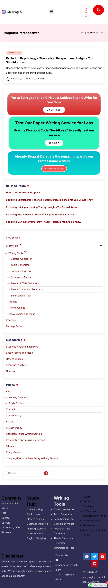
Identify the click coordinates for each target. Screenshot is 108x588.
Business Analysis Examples (22, 346)
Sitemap (10, 446)
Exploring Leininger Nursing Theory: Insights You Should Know (41, 207)
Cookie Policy (13, 415)
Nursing (12, 301)
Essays (10, 421)
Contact (10, 409)
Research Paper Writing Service (24, 433)
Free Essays (13, 237)
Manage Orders (14, 326)
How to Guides (14, 53)
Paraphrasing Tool (21, 271)
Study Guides (16, 403)
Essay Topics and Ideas (21, 314)
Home (82, 33)
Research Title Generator (25, 283)
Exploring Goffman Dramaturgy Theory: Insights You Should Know (43, 221)
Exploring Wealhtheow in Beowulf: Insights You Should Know (40, 214)
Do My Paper (54, 109)
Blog (8, 391)
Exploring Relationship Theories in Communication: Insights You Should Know (49, 199)
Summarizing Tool (21, 295)
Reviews (11, 320)
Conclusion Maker (21, 277)
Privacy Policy (14, 427)
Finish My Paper (54, 168)
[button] (51, 11)
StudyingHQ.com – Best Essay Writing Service (32, 458)
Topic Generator (20, 264)
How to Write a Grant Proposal (23, 192)
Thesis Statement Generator (27, 289)
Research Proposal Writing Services (26, 440)
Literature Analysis (16, 365)
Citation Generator (21, 258)
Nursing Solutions (18, 397)
